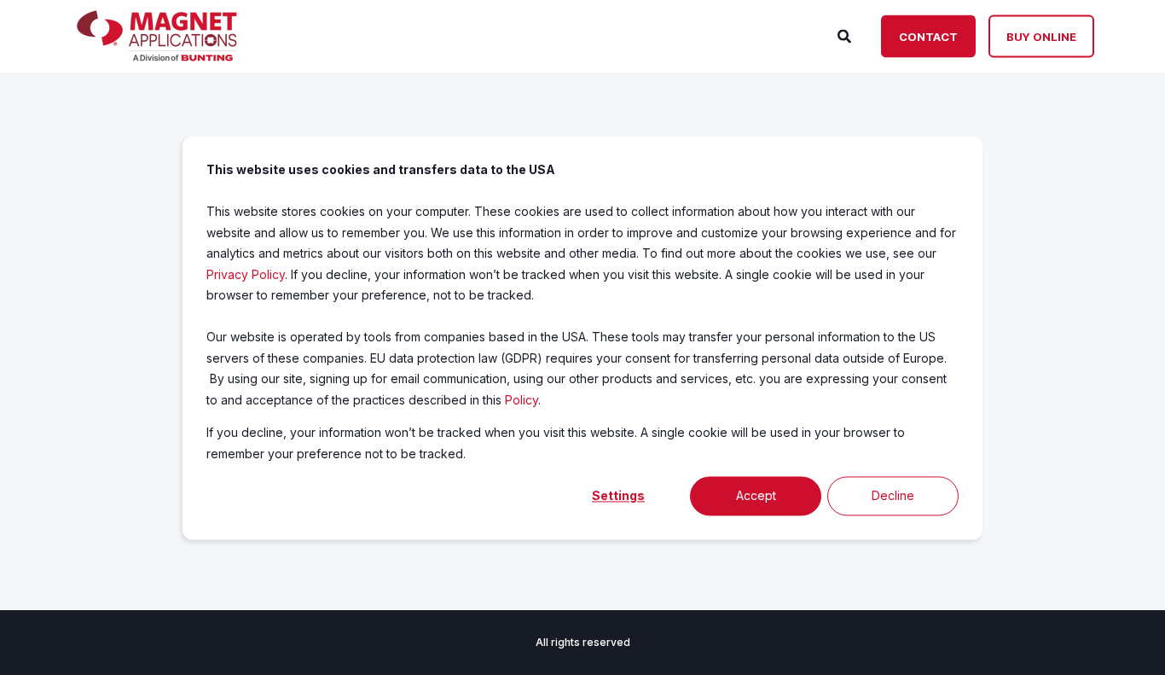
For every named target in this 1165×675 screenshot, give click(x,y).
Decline (893, 495)
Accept (756, 495)
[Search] (846, 35)
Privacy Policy (245, 273)
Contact (928, 36)
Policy (521, 399)
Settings (618, 495)
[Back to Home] (157, 56)
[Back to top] (1131, 641)
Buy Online (1041, 36)
